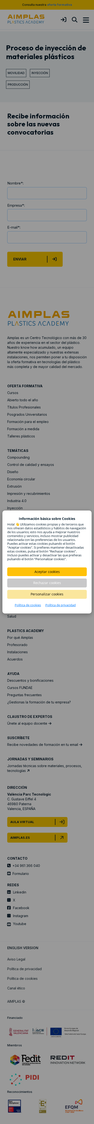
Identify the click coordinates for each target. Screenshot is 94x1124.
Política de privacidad (60, 605)
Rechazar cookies (47, 582)
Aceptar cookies (47, 571)
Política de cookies (28, 605)
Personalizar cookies (47, 594)
